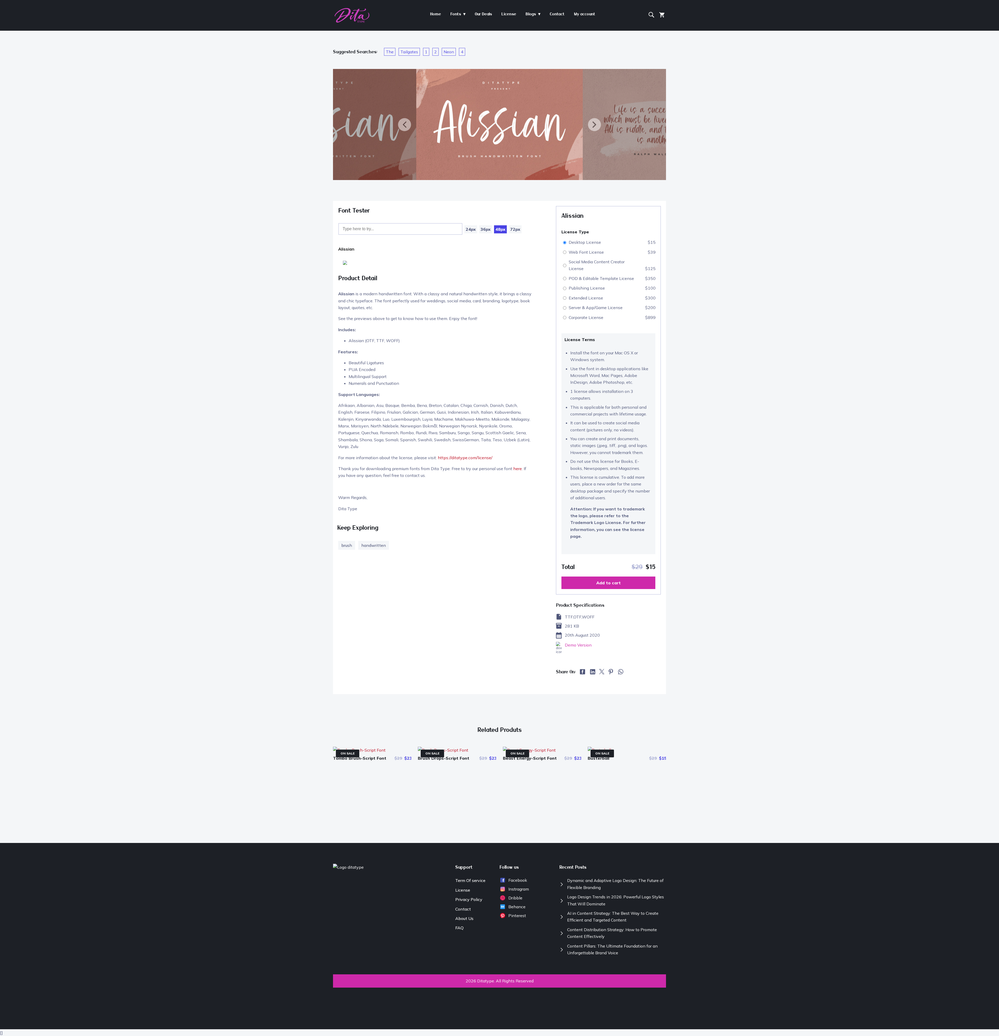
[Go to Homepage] (352, 21)
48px (500, 229)
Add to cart (608, 582)
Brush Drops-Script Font (443, 758)
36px (486, 229)
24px (471, 229)
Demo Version (578, 645)
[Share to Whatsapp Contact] (620, 673)
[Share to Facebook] (583, 672)
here (517, 468)
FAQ (459, 927)
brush (346, 545)
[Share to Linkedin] (592, 672)
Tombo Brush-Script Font (359, 758)
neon (449, 51)
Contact (463, 909)
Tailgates (409, 51)
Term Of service (470, 880)
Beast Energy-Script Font (530, 758)
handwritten (373, 545)
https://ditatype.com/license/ (465, 457)
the (390, 51)
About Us (464, 918)
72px (515, 229)
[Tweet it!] (601, 672)
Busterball (598, 758)
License (462, 890)
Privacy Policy (468, 899)
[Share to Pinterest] (610, 673)
